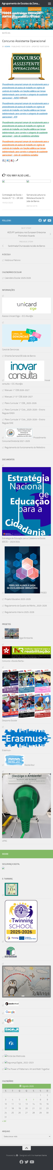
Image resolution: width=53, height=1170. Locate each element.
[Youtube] (49, 220)
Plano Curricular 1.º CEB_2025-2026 (20, 403)
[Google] (8, 1013)
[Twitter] (44, 220)
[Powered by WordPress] (17, 1155)
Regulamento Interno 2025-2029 (19, 612)
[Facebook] (40, 220)
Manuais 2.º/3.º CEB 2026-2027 (19, 396)
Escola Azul (29, 765)
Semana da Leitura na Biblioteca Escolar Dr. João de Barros (36, 198)
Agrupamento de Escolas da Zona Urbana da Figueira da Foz (21, 3)
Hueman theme (40, 1155)
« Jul (4, 1121)
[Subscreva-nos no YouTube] (12, 161)
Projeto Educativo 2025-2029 (18, 599)
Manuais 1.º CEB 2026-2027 (17, 390)
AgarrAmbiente (26, 638)
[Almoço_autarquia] (10, 1031)
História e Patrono (12, 260)
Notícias (6, 33)
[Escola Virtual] (10, 1005)
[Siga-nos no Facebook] (4, 161)
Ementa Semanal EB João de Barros (20, 356)
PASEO (43, 592)
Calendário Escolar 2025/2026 (18, 278)
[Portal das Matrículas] (13, 1056)
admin (7, 46)
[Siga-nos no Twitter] (8, 161)
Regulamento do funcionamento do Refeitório (25, 447)
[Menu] (49, 3)
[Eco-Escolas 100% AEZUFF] (9, 957)
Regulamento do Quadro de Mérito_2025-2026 (26, 605)
